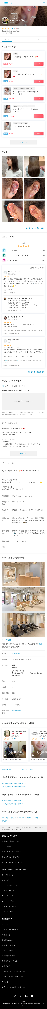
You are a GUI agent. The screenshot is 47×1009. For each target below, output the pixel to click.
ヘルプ (6, 982)
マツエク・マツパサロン (12, 852)
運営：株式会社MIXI (11, 929)
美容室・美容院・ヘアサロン (14, 841)
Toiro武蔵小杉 (6, 829)
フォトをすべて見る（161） (35, 228)
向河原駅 (21, 818)
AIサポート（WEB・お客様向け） (15, 987)
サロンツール (8, 950)
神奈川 (18, 827)
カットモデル (8, 911)
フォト (18, 39)
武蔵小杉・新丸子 (27, 827)
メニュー (29, 39)
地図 (40, 644)
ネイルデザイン (9, 901)
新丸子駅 (13, 818)
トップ (4, 827)
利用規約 (7, 966)
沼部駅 (29, 818)
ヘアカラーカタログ (11, 885)
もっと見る (23, 142)
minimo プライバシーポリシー (14, 971)
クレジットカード (18, 671)
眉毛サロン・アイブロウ (12, 857)
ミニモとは (8, 924)
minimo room (8, 940)
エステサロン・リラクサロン (14, 862)
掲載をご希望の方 (10, 945)
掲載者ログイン (9, 956)
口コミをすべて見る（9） (36, 372)
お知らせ (7, 935)
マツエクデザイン (10, 906)
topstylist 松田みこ (7, 769)
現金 (13, 665)
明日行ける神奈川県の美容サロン (11, 801)
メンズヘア (8, 880)
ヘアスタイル (8, 875)
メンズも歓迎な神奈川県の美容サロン (13, 804)
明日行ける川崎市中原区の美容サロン (13, 783)
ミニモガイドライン (11, 961)
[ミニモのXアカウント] (20, 996)
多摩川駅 (4, 821)
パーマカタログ (9, 890)
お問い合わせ (16, 710)
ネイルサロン (8, 846)
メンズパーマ (8, 896)
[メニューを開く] (44, 2)
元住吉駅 (35, 818)
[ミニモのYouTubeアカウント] (32, 996)
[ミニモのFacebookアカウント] (26, 997)
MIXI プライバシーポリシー (13, 976)
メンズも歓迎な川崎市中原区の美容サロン (14, 787)
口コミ (40, 39)
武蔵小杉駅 (38, 827)
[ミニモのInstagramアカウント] (15, 997)
